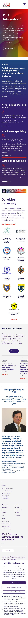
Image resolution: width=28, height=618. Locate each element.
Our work (17, 507)
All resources (14, 351)
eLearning (4, 512)
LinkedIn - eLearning (6, 529)
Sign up (8, 550)
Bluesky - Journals (5, 521)
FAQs (3, 515)
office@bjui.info (8, 491)
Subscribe (4, 510)
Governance (18, 515)
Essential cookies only (14, 592)
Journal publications (6, 507)
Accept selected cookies (14, 587)
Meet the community (8, 224)
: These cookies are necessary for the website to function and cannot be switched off (15, 598)
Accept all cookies (14, 583)
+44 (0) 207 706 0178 (8, 488)
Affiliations (17, 512)
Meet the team (18, 510)
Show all (13, 319)
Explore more (9, 48)
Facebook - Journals (6, 526)
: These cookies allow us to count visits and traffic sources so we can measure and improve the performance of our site (14, 604)
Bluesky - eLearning (6, 523)
